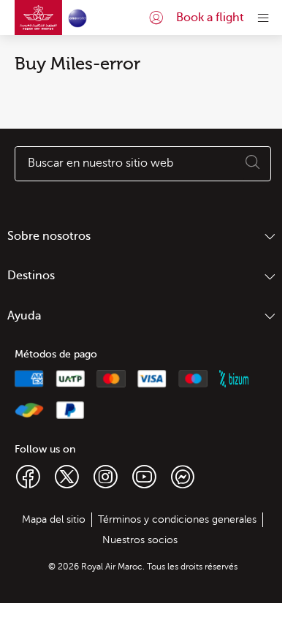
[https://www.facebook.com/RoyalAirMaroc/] (28, 476)
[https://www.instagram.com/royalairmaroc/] (105, 476)
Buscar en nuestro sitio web (100, 163)
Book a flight (210, 17)
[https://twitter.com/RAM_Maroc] (66, 476)
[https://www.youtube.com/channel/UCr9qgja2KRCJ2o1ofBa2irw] (144, 476)
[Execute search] (253, 164)
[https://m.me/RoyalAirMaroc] (183, 476)
